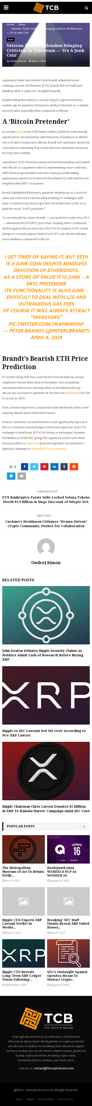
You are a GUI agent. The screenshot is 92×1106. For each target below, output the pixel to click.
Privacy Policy (46, 1099)
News (10, 39)
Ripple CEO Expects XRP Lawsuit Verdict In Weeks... (22, 924)
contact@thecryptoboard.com (54, 1068)
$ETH (82, 256)
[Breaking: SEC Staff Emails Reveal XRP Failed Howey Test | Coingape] (68, 901)
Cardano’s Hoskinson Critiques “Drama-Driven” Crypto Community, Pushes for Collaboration (46, 523)
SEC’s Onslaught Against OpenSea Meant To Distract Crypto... (67, 976)
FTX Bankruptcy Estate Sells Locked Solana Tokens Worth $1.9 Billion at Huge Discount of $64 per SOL (46, 499)
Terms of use (65, 1099)
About (30, 1099)
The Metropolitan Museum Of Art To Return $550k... (23, 871)
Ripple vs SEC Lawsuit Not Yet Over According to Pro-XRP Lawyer (44, 732)
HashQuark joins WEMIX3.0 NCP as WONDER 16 (61, 871)
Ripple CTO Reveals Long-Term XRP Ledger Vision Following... (21, 976)
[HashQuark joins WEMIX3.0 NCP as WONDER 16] (68, 849)
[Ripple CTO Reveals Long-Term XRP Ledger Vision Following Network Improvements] (23, 953)
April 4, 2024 (46, 337)
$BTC (32, 283)
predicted (71, 393)
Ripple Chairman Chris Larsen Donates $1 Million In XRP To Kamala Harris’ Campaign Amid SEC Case (46, 808)
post (19, 131)
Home (19, 1099)
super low (32, 443)
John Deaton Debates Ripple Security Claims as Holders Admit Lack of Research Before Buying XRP (43, 654)
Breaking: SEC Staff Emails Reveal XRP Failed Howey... (68, 924)
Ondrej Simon (18, 61)
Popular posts (21, 826)
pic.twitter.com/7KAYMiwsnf (46, 324)
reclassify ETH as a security (48, 448)
